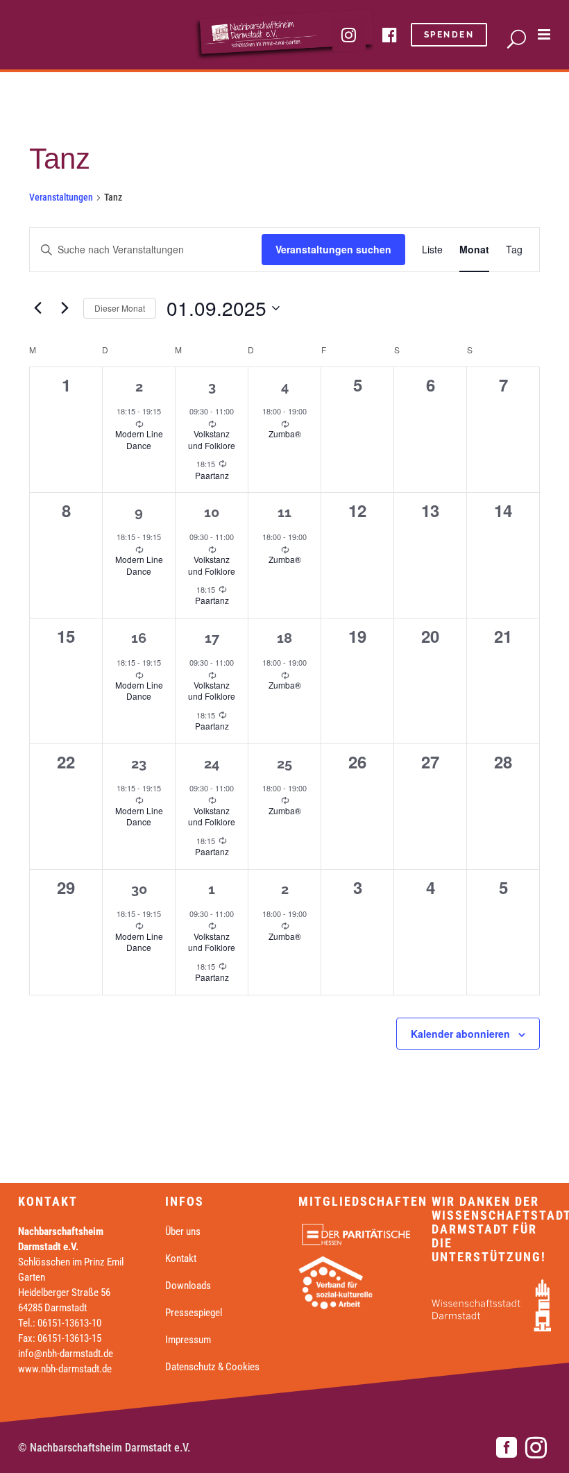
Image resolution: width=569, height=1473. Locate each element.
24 (211, 763)
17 (212, 638)
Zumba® (285, 433)
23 (138, 763)
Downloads (188, 1285)
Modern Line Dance (139, 439)
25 (284, 763)
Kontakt (180, 1258)
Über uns (183, 1231)
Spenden (449, 35)
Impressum (188, 1339)
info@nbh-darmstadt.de (65, 1353)
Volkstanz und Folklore (211, 439)
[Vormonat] (37, 308)
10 (211, 512)
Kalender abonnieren (460, 1034)
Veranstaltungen (61, 197)
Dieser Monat (119, 308)
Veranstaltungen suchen (333, 249)
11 (284, 512)
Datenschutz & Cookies (212, 1367)
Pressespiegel (193, 1312)
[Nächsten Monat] (64, 308)
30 (139, 889)
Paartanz (212, 475)
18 (284, 638)
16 (138, 638)
